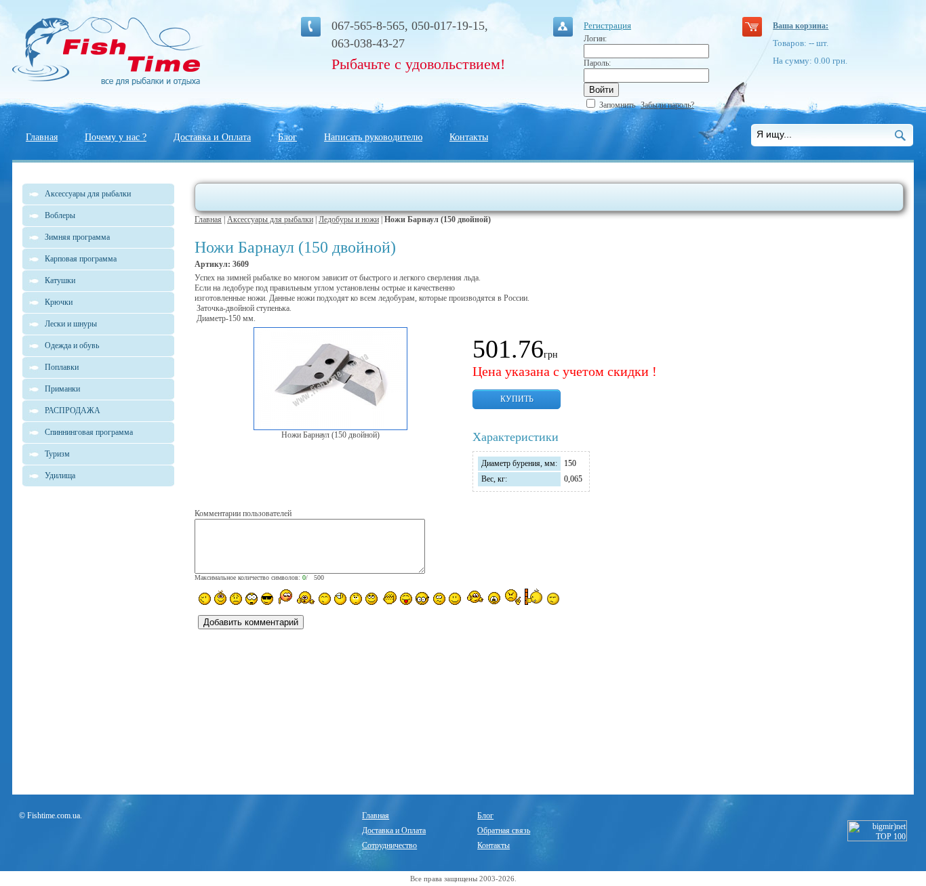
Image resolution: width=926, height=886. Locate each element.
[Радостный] (474, 597)
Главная (42, 137)
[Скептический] (553, 599)
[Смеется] (205, 599)
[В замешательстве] (356, 599)
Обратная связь (503, 830)
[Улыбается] (220, 597)
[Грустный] (236, 599)
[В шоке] (251, 599)
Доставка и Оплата (212, 137)
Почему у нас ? (115, 137)
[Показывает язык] (406, 599)
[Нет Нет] (512, 597)
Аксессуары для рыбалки (270, 219)
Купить (517, 399)
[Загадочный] (371, 599)
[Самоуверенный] (267, 599)
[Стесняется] (284, 597)
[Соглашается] (455, 599)
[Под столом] (340, 599)
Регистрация (607, 25)
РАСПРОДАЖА (72, 410)
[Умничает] (422, 598)
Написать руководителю (373, 137)
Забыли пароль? (667, 105)
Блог (287, 137)
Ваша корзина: (800, 25)
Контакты (468, 137)
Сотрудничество (389, 845)
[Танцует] (305, 597)
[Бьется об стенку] (533, 597)
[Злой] (388, 598)
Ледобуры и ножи (349, 219)
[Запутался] (439, 599)
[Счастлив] (324, 599)
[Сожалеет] (494, 598)
